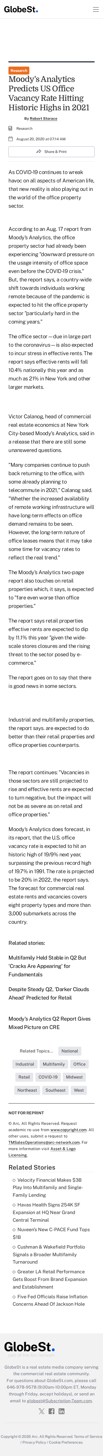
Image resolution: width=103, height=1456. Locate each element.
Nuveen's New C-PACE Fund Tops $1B (51, 1233)
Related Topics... (36, 1051)
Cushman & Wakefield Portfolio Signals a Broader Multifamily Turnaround (49, 1254)
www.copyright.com (68, 1129)
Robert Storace (43, 118)
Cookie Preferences (66, 1442)
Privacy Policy (34, 1442)
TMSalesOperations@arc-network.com (44, 1142)
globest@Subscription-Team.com (59, 1400)
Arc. (35, 1436)
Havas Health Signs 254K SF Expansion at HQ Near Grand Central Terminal (46, 1212)
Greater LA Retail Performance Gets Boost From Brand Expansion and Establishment (50, 1279)
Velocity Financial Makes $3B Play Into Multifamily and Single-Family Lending (48, 1187)
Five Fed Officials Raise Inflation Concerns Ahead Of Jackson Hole (50, 1300)
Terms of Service (88, 1436)
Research (19, 70)
